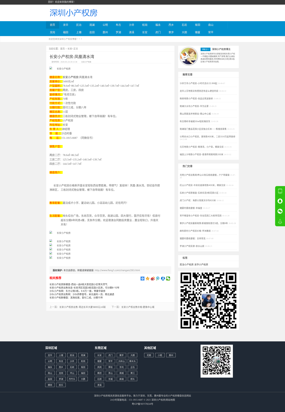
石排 (99, 379)
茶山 (110, 373)
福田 (65, 32)
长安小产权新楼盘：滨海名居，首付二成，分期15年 (76, 297)
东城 (110, 379)
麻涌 (121, 379)
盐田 (92, 32)
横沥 (99, 373)
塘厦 (197, 32)
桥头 (132, 379)
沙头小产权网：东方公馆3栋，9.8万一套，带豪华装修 (77, 290)
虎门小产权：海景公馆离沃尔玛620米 (198, 200)
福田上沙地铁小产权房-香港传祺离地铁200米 (202, 154)
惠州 (105, 32)
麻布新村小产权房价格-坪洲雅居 (195, 231)
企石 (132, 367)
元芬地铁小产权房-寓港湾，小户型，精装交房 (202, 147)
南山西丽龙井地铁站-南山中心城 (195, 113)
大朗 (184, 32)
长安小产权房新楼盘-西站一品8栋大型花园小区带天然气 (78, 284)
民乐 (61, 385)
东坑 (121, 367)
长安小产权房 (86, 62)
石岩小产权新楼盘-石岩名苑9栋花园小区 (199, 193)
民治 (78, 24)
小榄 (160, 355)
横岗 (50, 385)
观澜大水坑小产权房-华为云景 (194, 106)
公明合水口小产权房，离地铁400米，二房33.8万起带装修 (207, 136)
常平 (210, 32)
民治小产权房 (187, 264)
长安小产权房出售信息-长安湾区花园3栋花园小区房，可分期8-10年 (84, 287)
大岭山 (121, 361)
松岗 (144, 24)
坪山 (72, 373)
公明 (105, 24)
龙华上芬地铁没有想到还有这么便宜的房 (199, 91)
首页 (52, 24)
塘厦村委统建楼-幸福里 (191, 208)
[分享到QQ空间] (148, 279)
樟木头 (132, 361)
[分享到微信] (168, 279)
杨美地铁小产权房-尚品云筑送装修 (197, 98)
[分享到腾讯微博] (158, 279)
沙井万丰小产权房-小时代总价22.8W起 (199, 83)
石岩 (184, 24)
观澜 (92, 24)
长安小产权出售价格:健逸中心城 (137, 307)
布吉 (118, 24)
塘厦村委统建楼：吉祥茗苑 (193, 238)
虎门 (158, 32)
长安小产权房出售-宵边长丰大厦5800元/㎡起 (82, 307)
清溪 (131, 32)
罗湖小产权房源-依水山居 (192, 246)
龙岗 (52, 32)
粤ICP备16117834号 (142, 403)
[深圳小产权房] (73, 12)
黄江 (132, 373)
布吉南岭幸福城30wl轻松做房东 (195, 121)
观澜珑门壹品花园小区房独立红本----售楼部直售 (203, 129)
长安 (144, 32)
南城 (121, 373)
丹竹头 (72, 379)
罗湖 (118, 32)
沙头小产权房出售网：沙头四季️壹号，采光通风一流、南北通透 (81, 294)
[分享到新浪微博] (153, 279)
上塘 (78, 32)
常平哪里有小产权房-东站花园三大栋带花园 (201, 215)
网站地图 (170, 399)
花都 (149, 355)
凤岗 (99, 367)
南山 (210, 24)
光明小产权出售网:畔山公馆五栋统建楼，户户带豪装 (205, 175)
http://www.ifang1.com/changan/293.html (117, 270)
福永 (158, 24)
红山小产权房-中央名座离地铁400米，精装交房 (203, 185)
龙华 (65, 24)
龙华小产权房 (201, 264)
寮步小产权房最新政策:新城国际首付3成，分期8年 (204, 223)
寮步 (171, 32)
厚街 (110, 367)
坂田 (197, 24)
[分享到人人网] (163, 279)
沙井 (131, 24)
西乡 (171, 24)
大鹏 (83, 379)
